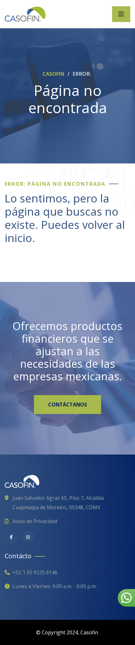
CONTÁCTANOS (67, 404)
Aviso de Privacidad (35, 521)
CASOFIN (54, 73)
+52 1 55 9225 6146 (35, 572)
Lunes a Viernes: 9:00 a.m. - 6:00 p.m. (55, 586)
